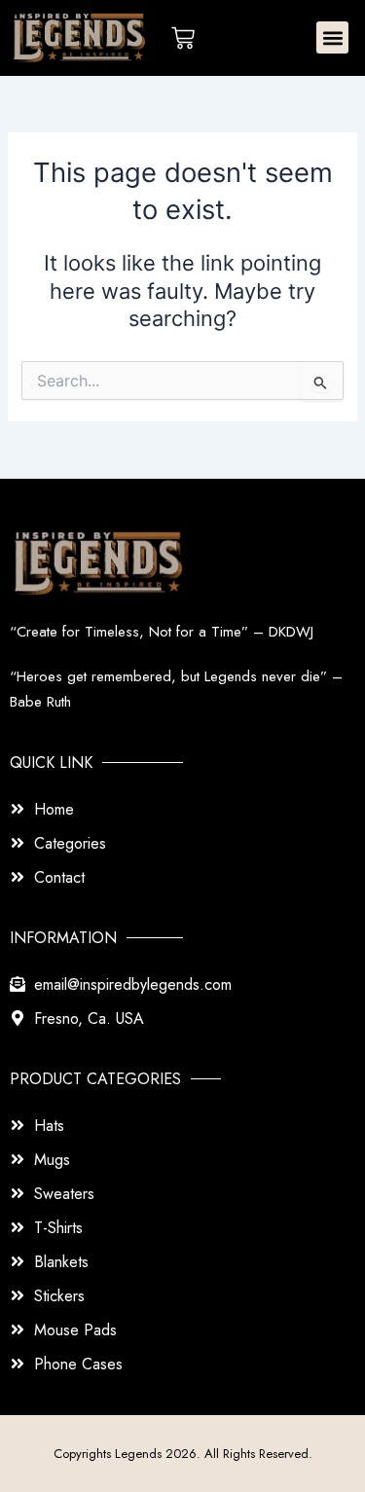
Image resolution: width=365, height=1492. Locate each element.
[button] (332, 37)
